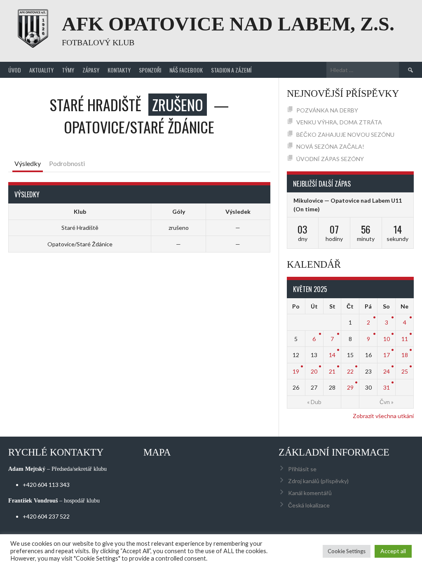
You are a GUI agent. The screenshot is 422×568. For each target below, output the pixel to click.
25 (404, 371)
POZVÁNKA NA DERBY (327, 110)
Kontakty (119, 69)
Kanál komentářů (310, 492)
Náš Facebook (186, 69)
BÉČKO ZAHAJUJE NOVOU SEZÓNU (345, 134)
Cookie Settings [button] (347, 551)
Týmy (68, 69)
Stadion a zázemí (231, 69)
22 (350, 371)
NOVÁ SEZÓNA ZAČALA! (330, 146)
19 (296, 371)
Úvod (14, 69)
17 (386, 354)
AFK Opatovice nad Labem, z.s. (228, 24)
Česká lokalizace (309, 505)
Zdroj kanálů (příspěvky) (318, 480)
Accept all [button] (393, 550)
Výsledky (27, 163)
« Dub (314, 401)
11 (404, 338)
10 (386, 338)
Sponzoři (150, 69)
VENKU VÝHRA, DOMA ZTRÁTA (339, 122)
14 (332, 354)
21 (332, 371)
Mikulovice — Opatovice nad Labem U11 (347, 200)
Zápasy (90, 69)
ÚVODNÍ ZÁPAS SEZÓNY (330, 158)
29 (350, 387)
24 (386, 371)
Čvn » (387, 401)
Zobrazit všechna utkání (383, 415)
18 (404, 354)
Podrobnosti (67, 163)
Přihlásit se (302, 468)
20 (314, 371)
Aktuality (41, 69)
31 (386, 387)
